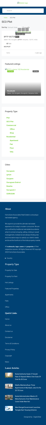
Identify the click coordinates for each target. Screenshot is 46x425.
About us (8, 325)
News (7, 362)
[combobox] (14, 27)
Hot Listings (9, 282)
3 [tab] (24, 100)
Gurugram (10, 171)
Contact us (9, 331)
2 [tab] (21, 100)
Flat (11, 144)
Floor (12, 148)
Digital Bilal (37, 417)
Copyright (8, 356)
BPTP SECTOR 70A (11, 37)
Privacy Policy (10, 350)
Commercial (11, 125)
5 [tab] (31, 100)
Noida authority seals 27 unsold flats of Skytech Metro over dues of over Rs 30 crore (28, 376)
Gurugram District (13, 182)
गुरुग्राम (8, 175)
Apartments (9, 295)
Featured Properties (12, 289)
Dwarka (9, 186)
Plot (8, 118)
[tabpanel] (23, 82)
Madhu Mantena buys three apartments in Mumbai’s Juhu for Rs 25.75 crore (28, 387)
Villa (11, 152)
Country (9, 258)
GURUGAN (10, 194)
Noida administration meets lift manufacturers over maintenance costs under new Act (27, 398)
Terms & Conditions (12, 343)
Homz (8, 53)
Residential (10, 137)
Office (12, 129)
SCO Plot (9, 122)
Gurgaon (9, 179)
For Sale (18, 34)
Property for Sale (11, 270)
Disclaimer (9, 337)
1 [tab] (17, 100)
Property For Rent (11, 276)
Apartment (14, 140)
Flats (6, 301)
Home (5, 17)
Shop (12, 133)
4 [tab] (27, 100)
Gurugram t (11, 190)
